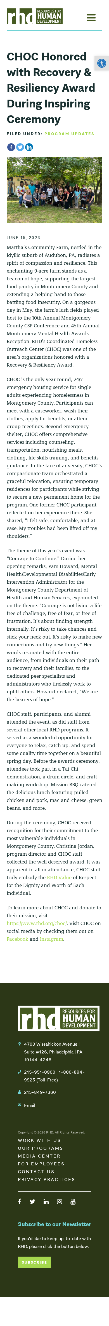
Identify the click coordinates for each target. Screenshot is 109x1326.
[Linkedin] (29, 147)
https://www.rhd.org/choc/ (37, 923)
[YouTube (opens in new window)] (72, 1201)
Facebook (17, 939)
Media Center (39, 1156)
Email (29, 1105)
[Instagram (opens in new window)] (59, 1201)
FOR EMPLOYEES (41, 1163)
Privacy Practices (46, 1179)
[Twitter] (20, 147)
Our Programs (40, 1148)
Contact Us (36, 1171)
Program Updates (69, 133)
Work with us (39, 1140)
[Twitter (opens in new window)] (32, 1201)
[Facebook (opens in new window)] (19, 1201)
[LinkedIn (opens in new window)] (46, 1201)
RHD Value (59, 877)
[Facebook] (11, 147)
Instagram (51, 939)
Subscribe (34, 1262)
